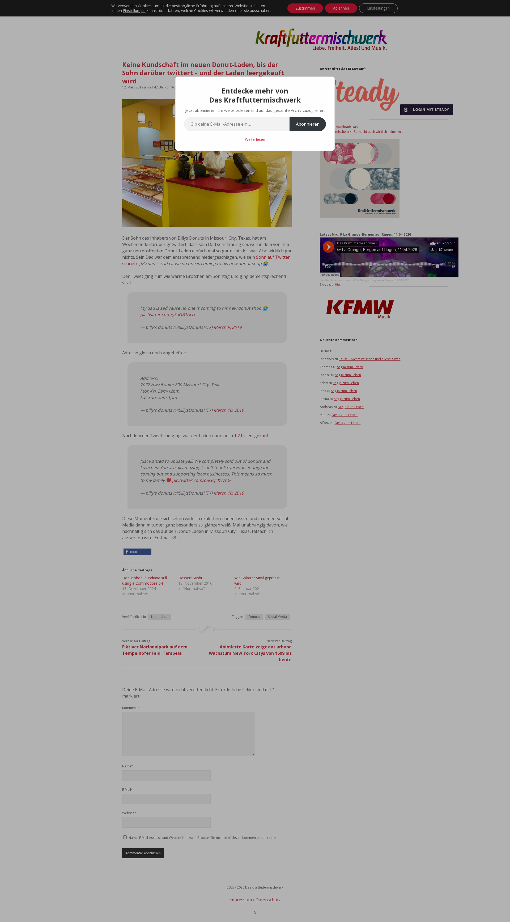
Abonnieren (308, 124)
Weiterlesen (255, 139)
